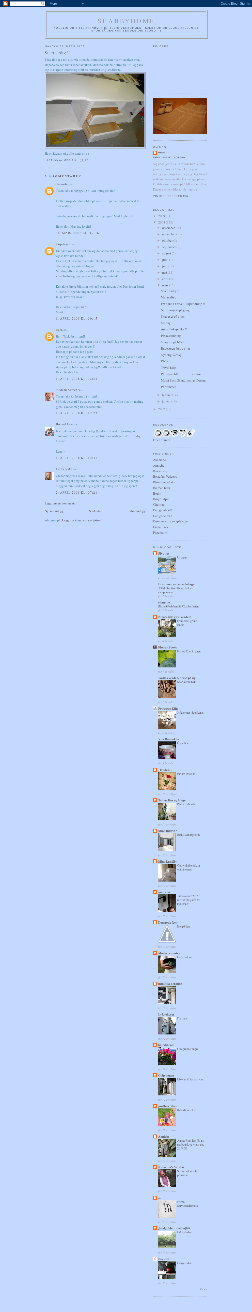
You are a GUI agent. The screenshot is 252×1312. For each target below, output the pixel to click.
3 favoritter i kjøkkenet (190, 712)
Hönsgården (184, 1232)
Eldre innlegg (136, 511)
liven (59, 329)
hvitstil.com (166, 1044)
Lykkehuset (166, 1014)
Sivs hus (163, 553)
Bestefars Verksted (165, 476)
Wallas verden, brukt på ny (177, 677)
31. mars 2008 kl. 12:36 (77, 233)
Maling (166, 323)
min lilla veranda (170, 983)
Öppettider (183, 743)
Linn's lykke (64, 469)
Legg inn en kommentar (61, 503)
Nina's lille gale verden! (174, 616)
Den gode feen (162, 516)
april (165, 279)
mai (165, 272)
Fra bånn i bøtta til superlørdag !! (183, 303)
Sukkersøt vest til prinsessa (187, 1173)
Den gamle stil (162, 510)
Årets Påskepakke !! (174, 329)
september (169, 247)
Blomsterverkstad (164, 482)
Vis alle (203, 1289)
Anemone (159, 459)
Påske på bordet (186, 804)
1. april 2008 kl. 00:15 (76, 318)
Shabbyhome (126, 20)
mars (165, 285)
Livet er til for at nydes (190, 1079)
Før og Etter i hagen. (189, 651)
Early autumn (185, 957)
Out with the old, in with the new (188, 867)
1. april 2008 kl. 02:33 (76, 378)
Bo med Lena (65, 424)
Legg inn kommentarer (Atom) (82, 520)
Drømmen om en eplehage (170, 521)
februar (167, 395)
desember (168, 227)
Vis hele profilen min (170, 196)
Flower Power (167, 647)
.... (159, 1197)
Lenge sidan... (185, 1263)
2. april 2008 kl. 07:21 (76, 492)
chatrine (164, 602)
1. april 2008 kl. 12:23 (76, 413)
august (167, 253)
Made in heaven (66, 389)
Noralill (163, 1258)
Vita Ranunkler (169, 739)
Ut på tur (182, 557)
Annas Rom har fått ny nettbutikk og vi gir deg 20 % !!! (190, 1144)
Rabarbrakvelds (186, 1110)
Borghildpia (161, 499)
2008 (162, 222)
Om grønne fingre (187, 1049)
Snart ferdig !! (170, 291)
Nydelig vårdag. (171, 355)
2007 (162, 409)
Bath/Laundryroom (188, 835)
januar (166, 401)
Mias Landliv (167, 861)
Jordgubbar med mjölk (174, 1228)
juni (165, 266)
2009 (162, 216)
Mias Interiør (167, 830)
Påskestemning (171, 335)
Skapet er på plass (173, 316)
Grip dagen (63, 244)
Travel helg (168, 367)
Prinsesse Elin (168, 708)
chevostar (62, 184)
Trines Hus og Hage (172, 800)
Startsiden (95, 511)
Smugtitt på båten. (173, 342)
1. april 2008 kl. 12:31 (76, 458)
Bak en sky (160, 471)
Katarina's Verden (171, 1167)
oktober (167, 240)
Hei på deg (183, 926)
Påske (165, 361)
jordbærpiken (167, 1106)
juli (165, 259)
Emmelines (160, 527)
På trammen (168, 386)
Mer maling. (169, 297)
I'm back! (182, 1018)
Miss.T (163, 152)
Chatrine (159, 504)
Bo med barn (161, 488)
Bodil (157, 493)
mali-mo (164, 891)
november (169, 234)
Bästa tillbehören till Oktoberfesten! (179, 606)
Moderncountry (169, 953)
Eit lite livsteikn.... (187, 774)
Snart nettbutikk (186, 682)
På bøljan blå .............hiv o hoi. (181, 374)
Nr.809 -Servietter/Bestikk (187, 1204)
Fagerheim (160, 532)
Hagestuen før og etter (175, 348)
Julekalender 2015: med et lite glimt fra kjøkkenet (188, 900)
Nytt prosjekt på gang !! (176, 310)
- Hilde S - (165, 769)
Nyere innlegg (54, 511)
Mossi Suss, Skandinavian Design (183, 380)
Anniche (158, 465)
